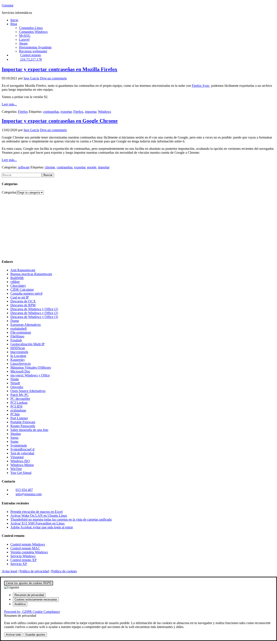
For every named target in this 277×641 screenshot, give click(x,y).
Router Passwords (22, 426)
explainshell (18, 328)
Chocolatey (18, 285)
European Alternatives (25, 324)
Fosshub (16, 340)
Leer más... (9, 104)
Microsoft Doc (20, 371)
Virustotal (17, 457)
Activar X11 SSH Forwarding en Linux (37, 523)
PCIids (15, 414)
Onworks (16, 387)
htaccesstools (19, 352)
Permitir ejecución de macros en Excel (36, 511)
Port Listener (19, 418)
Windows (104, 111)
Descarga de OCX (23, 301)
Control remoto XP (23, 560)
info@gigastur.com (29, 494)
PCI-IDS (16, 406)
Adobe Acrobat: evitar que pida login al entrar (41, 527)
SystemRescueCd (22, 449)
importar (90, 111)
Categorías (9, 192)
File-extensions (20, 332)
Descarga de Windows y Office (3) (34, 317)
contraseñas (51, 111)
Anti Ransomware (22, 270)
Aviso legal (9, 571)
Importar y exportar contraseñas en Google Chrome (60, 121)
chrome (50, 167)
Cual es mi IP (19, 297)
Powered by (32, 612)
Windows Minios (22, 465)
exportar (66, 111)
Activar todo (13, 634)
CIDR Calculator (22, 289)
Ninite (14, 379)
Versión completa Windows (29, 552)
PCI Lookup (18, 402)
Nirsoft (15, 383)
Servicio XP (18, 564)
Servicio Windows (22, 556)
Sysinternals (18, 445)
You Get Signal (20, 473)
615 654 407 (24, 490)
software (24, 167)
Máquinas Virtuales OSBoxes (30, 367)
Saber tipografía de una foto (29, 430)
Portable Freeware (22, 422)
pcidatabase (18, 410)
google (91, 167)
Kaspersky (17, 360)
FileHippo (17, 336)
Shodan (15, 434)
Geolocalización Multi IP (27, 344)
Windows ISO (20, 461)
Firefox (23, 111)
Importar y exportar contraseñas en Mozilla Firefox (59, 69)
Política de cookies (64, 571)
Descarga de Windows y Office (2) (34, 309)
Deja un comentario (53, 78)
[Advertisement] (131, 225)
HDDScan (17, 348)
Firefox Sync (200, 85)
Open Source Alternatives (27, 391)
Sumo (14, 441)
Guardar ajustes (35, 634)
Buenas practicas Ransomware (31, 274)
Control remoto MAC (25, 548)
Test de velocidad (22, 453)
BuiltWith (17, 278)
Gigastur (7, 5)
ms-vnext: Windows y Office (30, 375)
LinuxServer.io (20, 363)
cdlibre (15, 282)
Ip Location (18, 356)
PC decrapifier (20, 398)
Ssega (14, 437)
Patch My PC (19, 395)
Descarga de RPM (22, 305)
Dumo (14, 321)
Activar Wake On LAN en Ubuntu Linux (38, 515)
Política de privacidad (34, 571)
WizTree (16, 469)
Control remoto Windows (27, 544)
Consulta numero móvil (26, 293)
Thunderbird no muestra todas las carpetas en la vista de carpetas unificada (61, 519)
